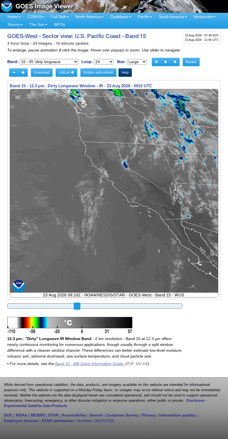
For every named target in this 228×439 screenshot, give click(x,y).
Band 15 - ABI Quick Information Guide (89, 363)
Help (125, 73)
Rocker (191, 62)
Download (41, 73)
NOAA (21, 415)
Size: (121, 61)
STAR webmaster (58, 420)
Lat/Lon (65, 73)
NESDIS (38, 415)
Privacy (149, 415)
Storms (14, 24)
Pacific (143, 16)
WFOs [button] (59, 24)
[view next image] (175, 62)
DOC (8, 415)
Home (13, 16)
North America (88, 16)
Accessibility (74, 415)
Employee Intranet (21, 420)
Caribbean (119, 16)
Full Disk (58, 16)
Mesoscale (203, 16)
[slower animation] (14, 72)
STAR (53, 415)
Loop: (87, 61)
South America (171, 16)
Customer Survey (122, 415)
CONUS (34, 16)
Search (96, 415)
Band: (13, 61)
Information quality (177, 415)
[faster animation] (23, 72)
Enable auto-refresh (98, 73)
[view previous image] (156, 62)
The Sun (36, 24)
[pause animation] (165, 62)
